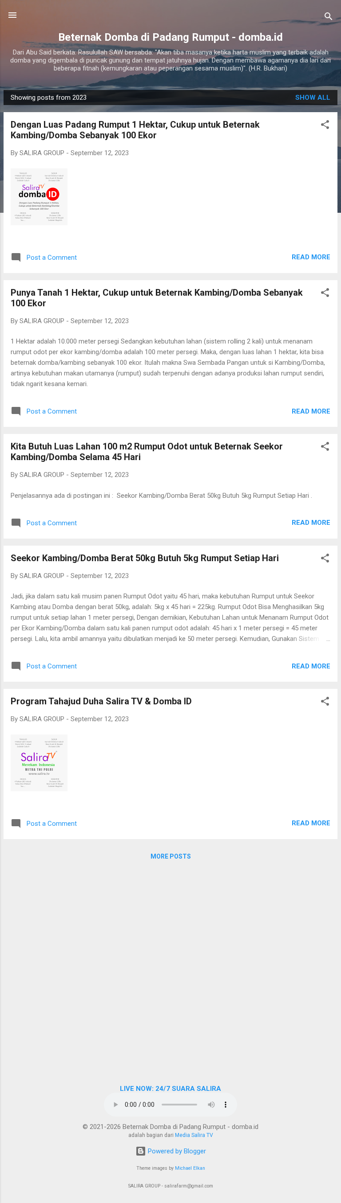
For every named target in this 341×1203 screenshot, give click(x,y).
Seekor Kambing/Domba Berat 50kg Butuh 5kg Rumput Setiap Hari (145, 558)
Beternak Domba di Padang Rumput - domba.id (170, 37)
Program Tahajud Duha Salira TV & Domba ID (101, 701)
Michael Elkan (190, 1168)
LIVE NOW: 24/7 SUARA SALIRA (170, 1089)
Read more (311, 257)
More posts (171, 856)
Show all (312, 98)
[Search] (328, 17)
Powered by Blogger (176, 1151)
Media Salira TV (194, 1135)
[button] (325, 126)
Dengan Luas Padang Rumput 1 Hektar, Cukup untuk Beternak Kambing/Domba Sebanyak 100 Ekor (135, 130)
